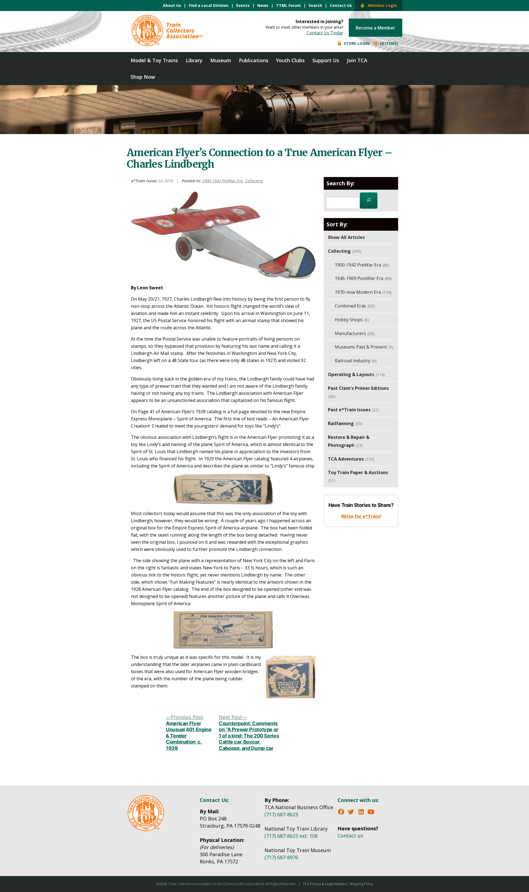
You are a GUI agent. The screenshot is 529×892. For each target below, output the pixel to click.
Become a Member (375, 28)
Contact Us (341, 5)
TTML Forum (288, 5)
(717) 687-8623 (281, 814)
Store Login (355, 43)
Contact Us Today (325, 33)
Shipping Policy (361, 884)
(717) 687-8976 (281, 857)
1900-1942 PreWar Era (222, 180)
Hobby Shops (352, 320)
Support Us (325, 60)
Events (243, 5)
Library (194, 60)
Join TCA (357, 60)
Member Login (381, 5)
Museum (220, 60)
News (262, 5)
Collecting (254, 180)
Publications (253, 60)
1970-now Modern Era (363, 292)
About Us (172, 5)
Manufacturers (354, 333)
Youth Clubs (290, 60)
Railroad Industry (356, 361)
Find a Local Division (208, 5)
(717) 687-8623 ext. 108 (291, 836)
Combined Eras (354, 306)
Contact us (350, 835)
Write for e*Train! (361, 516)
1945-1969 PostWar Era (363, 278)
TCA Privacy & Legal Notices (324, 884)
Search (315, 5)
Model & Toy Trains (154, 60)
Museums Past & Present (364, 347)
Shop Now (143, 77)
